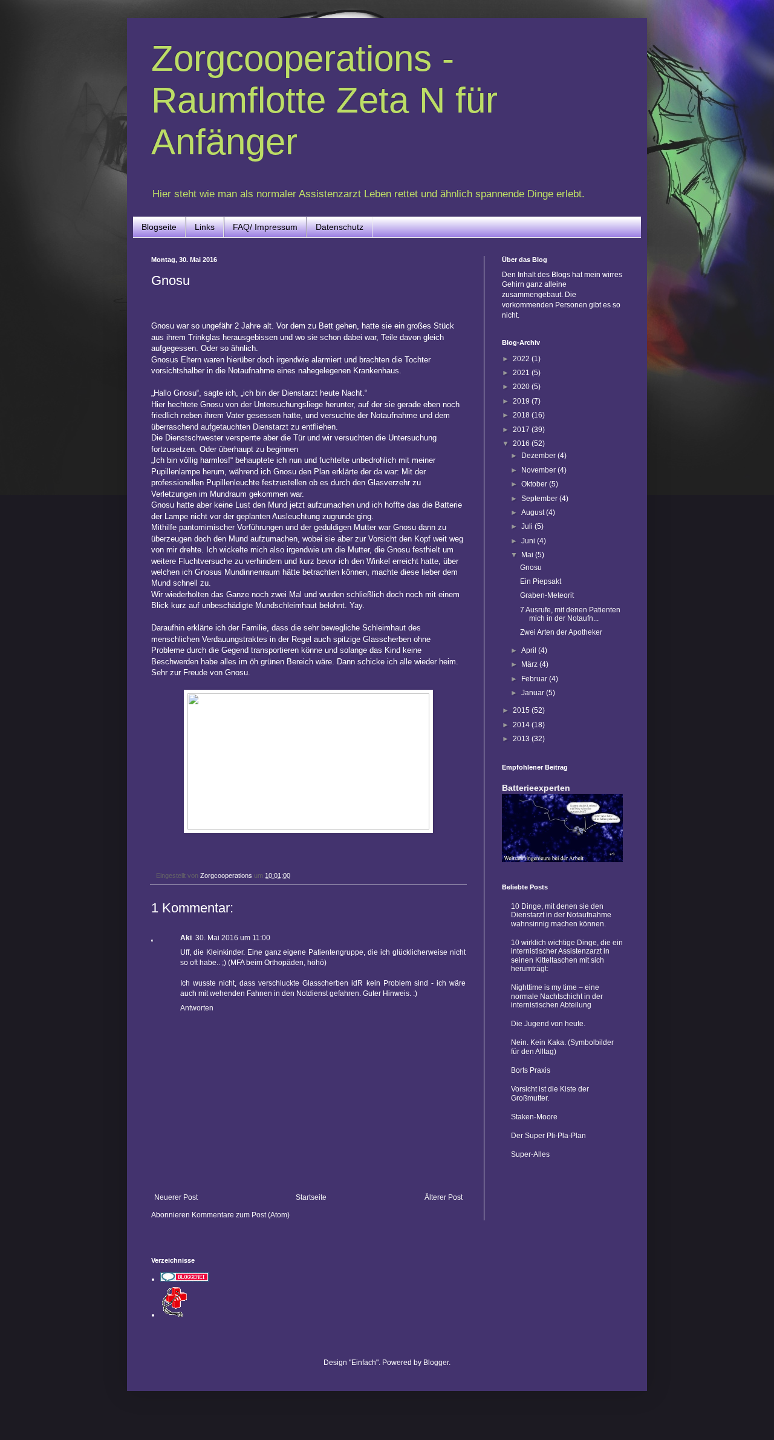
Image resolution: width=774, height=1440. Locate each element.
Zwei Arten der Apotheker (561, 632)
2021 (522, 372)
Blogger (436, 1362)
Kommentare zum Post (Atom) (241, 1215)
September (540, 498)
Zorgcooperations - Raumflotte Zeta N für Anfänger (324, 100)
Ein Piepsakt (540, 581)
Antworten (196, 1008)
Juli (528, 526)
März (530, 664)
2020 (522, 386)
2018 (522, 415)
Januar (533, 693)
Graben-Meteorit (547, 595)
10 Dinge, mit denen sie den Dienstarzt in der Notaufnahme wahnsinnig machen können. (561, 915)
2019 (522, 401)
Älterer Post (443, 1197)
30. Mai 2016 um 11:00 (232, 938)
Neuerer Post (176, 1197)
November (539, 470)
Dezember (539, 455)
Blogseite (159, 227)
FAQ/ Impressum (265, 227)
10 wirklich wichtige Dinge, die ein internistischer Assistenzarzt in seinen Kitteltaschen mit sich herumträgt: (567, 955)
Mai (528, 555)
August (533, 512)
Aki (186, 938)
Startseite (311, 1197)
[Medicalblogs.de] (175, 1315)
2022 (522, 359)
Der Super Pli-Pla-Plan (548, 1135)
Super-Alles (530, 1154)
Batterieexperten (536, 788)
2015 (522, 710)
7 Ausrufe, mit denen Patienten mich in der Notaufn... (570, 614)
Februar (535, 679)
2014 (522, 725)
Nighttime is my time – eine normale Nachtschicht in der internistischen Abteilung (557, 996)
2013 (522, 739)
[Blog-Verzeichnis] (184, 1279)
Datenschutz (339, 227)
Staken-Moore (534, 1117)
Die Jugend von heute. (548, 1023)
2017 (522, 429)
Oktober (535, 484)
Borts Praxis (530, 1070)
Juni (529, 541)
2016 (522, 443)
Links (205, 227)
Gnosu (531, 567)
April (529, 650)
